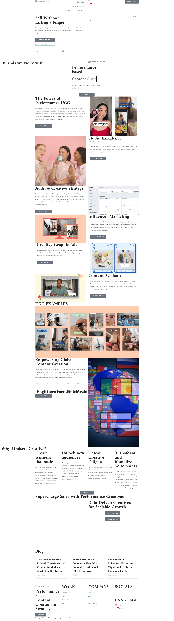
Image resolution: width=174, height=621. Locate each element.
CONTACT (80, 10)
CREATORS (69, 10)
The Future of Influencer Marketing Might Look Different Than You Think (120, 565)
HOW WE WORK (78, 6)
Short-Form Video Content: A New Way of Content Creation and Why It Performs (86, 565)
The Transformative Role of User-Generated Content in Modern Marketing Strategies (51, 565)
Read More (41, 575)
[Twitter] (122, 593)
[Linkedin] (117, 593)
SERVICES (80, 2)
